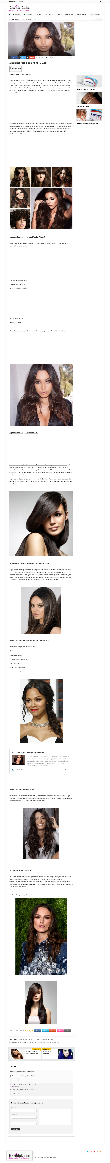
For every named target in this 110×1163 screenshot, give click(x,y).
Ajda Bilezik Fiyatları (83, 106)
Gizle (19, 68)
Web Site (13, 1121)
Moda (17, 14)
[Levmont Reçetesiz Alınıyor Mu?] (89, 121)
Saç (40, 14)
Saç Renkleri (15, 19)
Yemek (60, 14)
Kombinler (28, 14)
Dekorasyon (69, 14)
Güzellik (50, 14)
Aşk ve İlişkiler (81, 14)
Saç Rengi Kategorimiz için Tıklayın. (20, 895)
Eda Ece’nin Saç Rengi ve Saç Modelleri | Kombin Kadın (21, 1071)
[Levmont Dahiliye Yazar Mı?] (89, 87)
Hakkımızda (13, 1)
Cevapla (14, 1079)
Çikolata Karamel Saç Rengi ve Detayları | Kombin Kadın (21, 1084)
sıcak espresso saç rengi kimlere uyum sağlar (46, 1042)
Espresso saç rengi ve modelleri (45, 1039)
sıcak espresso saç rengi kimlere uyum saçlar (21, 1042)
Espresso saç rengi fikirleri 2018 (26, 1039)
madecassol (53, 1157)
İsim (13, 1107)
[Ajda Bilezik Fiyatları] (89, 104)
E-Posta (14, 1114)
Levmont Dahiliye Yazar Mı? (85, 89)
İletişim (21, 1)
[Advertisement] (41, 109)
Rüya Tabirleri (94, 14)
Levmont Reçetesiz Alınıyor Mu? (87, 123)
